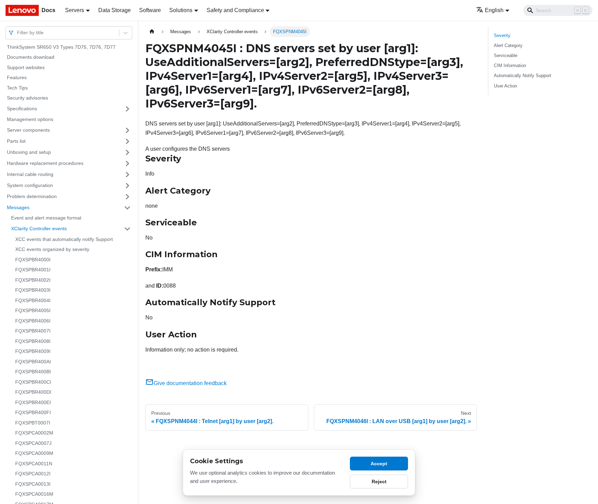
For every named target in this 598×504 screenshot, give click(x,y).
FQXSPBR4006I (33, 321)
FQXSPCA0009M (34, 453)
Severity (502, 35)
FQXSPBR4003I (33, 290)
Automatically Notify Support (522, 75)
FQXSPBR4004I (33, 300)
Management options (30, 119)
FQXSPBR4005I (33, 311)
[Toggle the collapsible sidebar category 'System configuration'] (127, 185)
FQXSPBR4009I (33, 351)
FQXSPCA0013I (33, 484)
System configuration (30, 185)
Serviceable (505, 55)
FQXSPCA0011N (33, 463)
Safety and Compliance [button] (235, 10)
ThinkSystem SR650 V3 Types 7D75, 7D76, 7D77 (61, 47)
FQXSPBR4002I (33, 280)
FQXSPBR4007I (33, 331)
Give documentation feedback (190, 383)
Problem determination (32, 196)
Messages (18, 207)
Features (17, 78)
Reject (379, 481)
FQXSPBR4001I (33, 270)
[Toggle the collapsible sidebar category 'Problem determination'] (127, 196)
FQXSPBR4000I (33, 259)
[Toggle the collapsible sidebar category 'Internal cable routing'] (127, 174)
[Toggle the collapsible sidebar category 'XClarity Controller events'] (127, 228)
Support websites (26, 67)
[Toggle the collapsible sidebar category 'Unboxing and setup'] (127, 152)
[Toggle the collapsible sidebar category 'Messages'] (127, 207)
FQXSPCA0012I (33, 474)
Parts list (16, 141)
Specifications (22, 108)
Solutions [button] (180, 10)
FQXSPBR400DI (33, 392)
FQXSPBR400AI (33, 361)
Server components (28, 130)
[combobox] (17, 33)
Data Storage (114, 10)
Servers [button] (74, 10)
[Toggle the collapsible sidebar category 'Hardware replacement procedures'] (127, 163)
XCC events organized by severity (52, 249)
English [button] (494, 10)
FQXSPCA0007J (33, 443)
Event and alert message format (46, 218)
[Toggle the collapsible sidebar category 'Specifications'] (127, 108)
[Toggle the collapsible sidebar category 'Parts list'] (127, 141)
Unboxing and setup (29, 152)
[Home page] (151, 31)
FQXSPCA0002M (34, 433)
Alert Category (508, 45)
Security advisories (27, 98)
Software (150, 10)
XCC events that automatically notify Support (64, 239)
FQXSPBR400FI (33, 413)
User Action (505, 85)
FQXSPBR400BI (33, 372)
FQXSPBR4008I (33, 341)
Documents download (30, 57)
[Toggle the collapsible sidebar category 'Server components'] (127, 130)
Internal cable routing (30, 174)
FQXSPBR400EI (33, 402)
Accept (379, 463)
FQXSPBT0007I (32, 423)
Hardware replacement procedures (45, 163)
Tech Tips (17, 88)
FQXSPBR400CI (33, 382)
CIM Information (510, 65)
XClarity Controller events (39, 228)
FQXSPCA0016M (34, 494)
